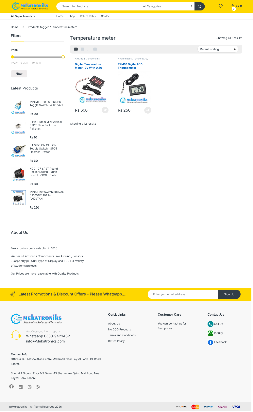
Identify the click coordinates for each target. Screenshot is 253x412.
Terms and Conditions (122, 335)
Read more (147, 110)
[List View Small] (95, 49)
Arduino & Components (87, 58)
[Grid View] (76, 49)
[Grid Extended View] (82, 49)
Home (59, 16)
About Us (114, 323)
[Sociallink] (11, 386)
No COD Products (119, 329)
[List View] (88, 49)
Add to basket (104, 110)
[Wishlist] (220, 6)
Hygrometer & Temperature (132, 58)
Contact (105, 16)
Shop (72, 16)
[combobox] (98, 6)
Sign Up (229, 294)
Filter (19, 73)
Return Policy (88, 16)
